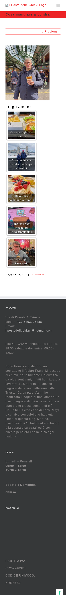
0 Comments (37, 274)
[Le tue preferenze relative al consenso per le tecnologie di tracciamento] (59, 592)
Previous (51, 31)
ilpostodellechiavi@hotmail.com (29, 330)
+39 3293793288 (29, 321)
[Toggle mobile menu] (58, 5)
